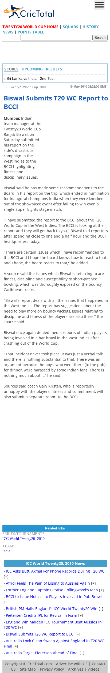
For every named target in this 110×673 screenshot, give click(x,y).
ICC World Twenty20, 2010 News (55, 563)
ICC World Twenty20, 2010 (23, 539)
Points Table (31, 32)
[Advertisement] (56, 54)
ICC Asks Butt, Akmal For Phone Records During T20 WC (55, 571)
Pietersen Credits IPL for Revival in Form (41, 615)
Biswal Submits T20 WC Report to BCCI (40, 634)
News (7, 32)
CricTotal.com (40, 663)
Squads (70, 26)
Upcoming (32, 69)
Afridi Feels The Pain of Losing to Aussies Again (48, 583)
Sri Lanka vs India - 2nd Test (30, 78)
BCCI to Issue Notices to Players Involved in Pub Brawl (54, 596)
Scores (11, 69)
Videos (93, 669)
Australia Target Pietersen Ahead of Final (42, 652)
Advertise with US (72, 663)
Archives (75, 669)
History (90, 26)
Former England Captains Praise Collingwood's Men (52, 589)
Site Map (28, 669)
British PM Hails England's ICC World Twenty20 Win (51, 608)
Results (54, 69)
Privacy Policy (52, 669)
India (6, 551)
